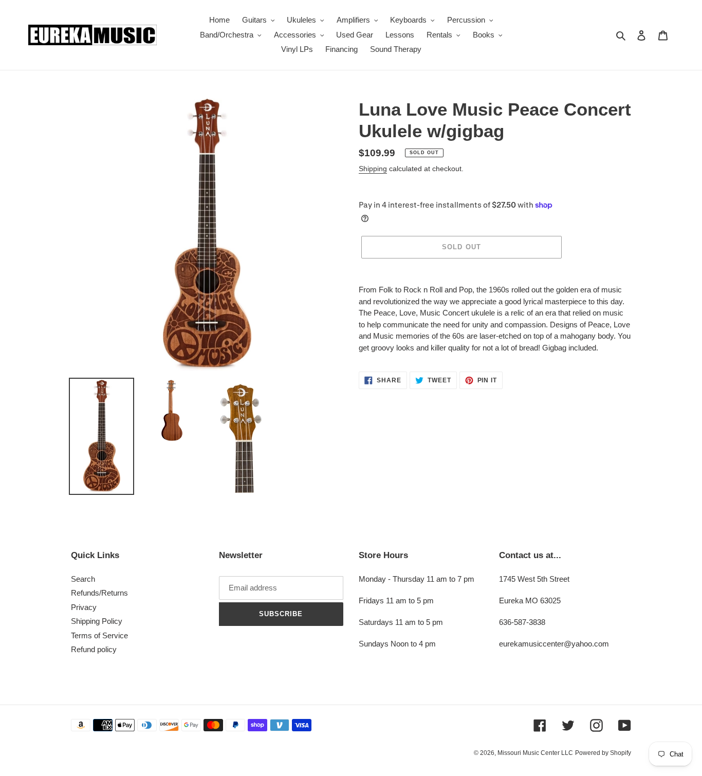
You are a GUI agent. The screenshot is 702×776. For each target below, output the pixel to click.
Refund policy (94, 649)
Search (83, 579)
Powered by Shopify (603, 752)
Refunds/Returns (99, 592)
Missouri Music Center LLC (535, 752)
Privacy (84, 607)
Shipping (373, 168)
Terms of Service (99, 635)
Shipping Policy (96, 621)
